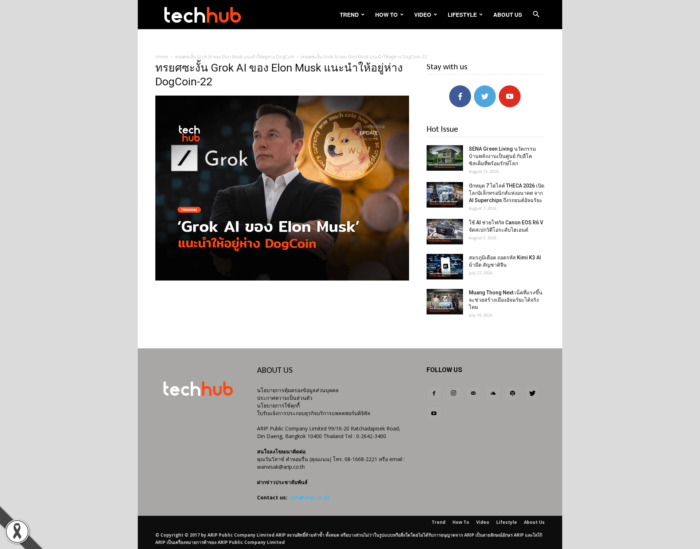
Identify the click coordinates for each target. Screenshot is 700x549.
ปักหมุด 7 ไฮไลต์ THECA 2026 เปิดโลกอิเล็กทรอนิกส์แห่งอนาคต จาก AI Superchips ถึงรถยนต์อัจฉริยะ (506, 193)
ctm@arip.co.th (309, 497)
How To (386, 15)
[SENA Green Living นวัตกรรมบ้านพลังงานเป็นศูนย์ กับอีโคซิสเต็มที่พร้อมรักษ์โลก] (445, 158)
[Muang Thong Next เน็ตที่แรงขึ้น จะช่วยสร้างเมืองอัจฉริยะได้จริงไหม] (445, 301)
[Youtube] (434, 413)
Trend (349, 15)
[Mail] (473, 393)
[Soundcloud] (493, 393)
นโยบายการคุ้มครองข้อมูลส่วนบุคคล (298, 390)
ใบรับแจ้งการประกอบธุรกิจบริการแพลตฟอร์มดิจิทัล (313, 413)
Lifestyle (462, 15)
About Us (507, 15)
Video (422, 15)
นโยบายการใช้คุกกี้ (278, 405)
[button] (536, 15)
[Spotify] (512, 393)
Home (161, 57)
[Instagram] (453, 393)
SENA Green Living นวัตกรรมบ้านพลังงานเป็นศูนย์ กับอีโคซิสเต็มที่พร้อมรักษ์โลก (502, 156)
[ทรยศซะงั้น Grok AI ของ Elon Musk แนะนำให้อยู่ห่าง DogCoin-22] (282, 279)
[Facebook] (434, 393)
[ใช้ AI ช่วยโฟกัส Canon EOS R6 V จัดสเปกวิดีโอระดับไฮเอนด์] (445, 231)
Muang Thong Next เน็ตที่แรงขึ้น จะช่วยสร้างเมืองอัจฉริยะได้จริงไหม (505, 300)
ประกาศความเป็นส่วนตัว (284, 397)
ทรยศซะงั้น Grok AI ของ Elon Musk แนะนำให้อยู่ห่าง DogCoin (234, 57)
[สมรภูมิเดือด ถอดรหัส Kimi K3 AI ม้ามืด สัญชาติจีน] (445, 266)
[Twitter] (532, 393)
